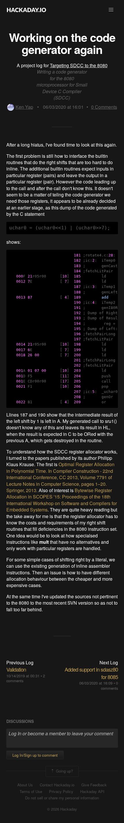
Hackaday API (92, 791)
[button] (111, 10)
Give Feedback (94, 785)
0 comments (109, 685)
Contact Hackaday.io (57, 785)
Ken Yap (24, 107)
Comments (104, 107)
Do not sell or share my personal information (62, 797)
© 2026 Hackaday (62, 809)
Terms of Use (31, 791)
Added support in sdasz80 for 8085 (91, 672)
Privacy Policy (61, 791)
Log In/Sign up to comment (35, 755)
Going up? (64, 771)
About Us (25, 785)
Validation (16, 669)
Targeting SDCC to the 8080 (79, 65)
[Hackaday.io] (26, 10)
